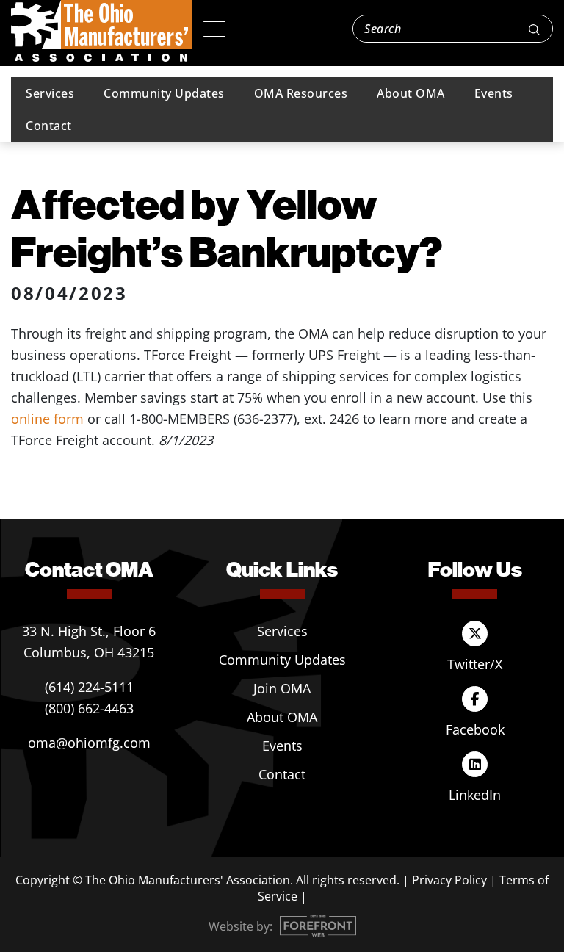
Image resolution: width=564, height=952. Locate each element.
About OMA (411, 93)
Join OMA (282, 688)
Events (493, 93)
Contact (49, 126)
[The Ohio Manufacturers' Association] (101, 31)
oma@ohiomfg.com (89, 742)
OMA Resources (301, 93)
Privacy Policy (449, 880)
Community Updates (164, 93)
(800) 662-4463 (89, 708)
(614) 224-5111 (89, 687)
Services (50, 93)
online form (47, 419)
